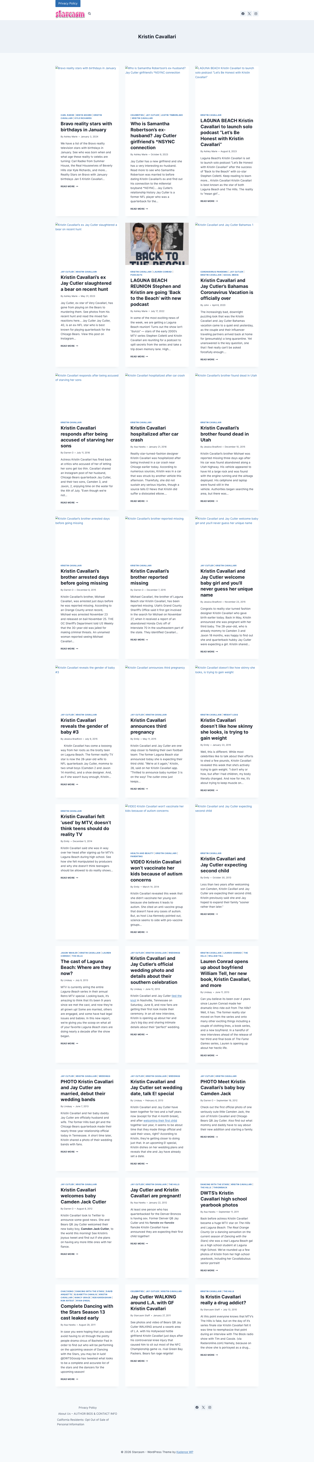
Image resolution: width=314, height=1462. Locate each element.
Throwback (220, 1187)
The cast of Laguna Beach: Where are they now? (86, 967)
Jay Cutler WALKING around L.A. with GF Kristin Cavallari (153, 1303)
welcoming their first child (160, 1120)
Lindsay (68, 980)
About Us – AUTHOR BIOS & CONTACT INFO (87, 1413)
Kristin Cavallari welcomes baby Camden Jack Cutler (83, 1196)
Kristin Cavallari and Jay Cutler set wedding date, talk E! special (156, 1087)
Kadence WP (184, 1452)
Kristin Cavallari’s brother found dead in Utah (225, 434)
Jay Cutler (152, 115)
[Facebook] (243, 13)
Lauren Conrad (162, 272)
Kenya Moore (84, 115)
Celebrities (137, 115)
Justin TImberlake (172, 115)
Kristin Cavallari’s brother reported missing (150, 577)
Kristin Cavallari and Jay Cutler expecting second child (224, 864)
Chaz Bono (67, 1291)
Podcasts (136, 275)
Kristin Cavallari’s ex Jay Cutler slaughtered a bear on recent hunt (86, 283)
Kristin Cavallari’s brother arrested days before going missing (85, 577)
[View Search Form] (89, 14)
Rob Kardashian (102, 1297)
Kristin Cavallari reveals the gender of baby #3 (84, 726)
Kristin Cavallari (142, 118)
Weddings (174, 953)
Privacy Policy (68, 3)
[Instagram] (256, 13)
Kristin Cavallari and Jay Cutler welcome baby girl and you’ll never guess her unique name (227, 583)
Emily (137, 739)
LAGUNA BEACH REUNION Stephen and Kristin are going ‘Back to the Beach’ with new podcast (156, 292)
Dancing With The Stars (215, 1184)
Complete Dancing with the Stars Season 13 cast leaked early (87, 1312)
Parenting (137, 856)
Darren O (68, 452)
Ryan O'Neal (83, 1300)
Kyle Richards (83, 118)
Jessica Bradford (212, 446)
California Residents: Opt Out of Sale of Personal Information (83, 1422)
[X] (249, 13)
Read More (69, 186)
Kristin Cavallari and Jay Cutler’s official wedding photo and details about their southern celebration (154, 970)
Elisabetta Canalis (85, 1294)
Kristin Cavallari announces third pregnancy (149, 726)
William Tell (215, 956)
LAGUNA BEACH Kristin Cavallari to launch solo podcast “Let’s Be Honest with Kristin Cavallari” (227, 132)
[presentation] (87, 87)
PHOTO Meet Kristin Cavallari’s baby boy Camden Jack (223, 1087)
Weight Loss (230, 714)
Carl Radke (67, 115)
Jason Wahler (69, 953)
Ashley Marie (71, 136)
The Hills (77, 956)
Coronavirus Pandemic (214, 272)
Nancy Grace (82, 1297)
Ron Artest (67, 1300)
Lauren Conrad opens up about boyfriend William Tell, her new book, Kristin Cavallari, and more (225, 973)
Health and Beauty (142, 853)
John (206, 305)
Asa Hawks (140, 446)
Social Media (231, 275)
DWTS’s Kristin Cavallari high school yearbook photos (224, 1199)
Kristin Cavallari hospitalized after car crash (154, 434)
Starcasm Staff (142, 1315)
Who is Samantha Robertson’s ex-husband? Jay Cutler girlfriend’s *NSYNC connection (153, 135)
